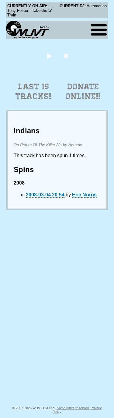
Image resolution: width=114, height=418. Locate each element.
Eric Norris (84, 194)
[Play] (49, 56)
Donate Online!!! (83, 91)
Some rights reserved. (73, 408)
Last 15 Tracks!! (34, 91)
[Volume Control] (67, 56)
